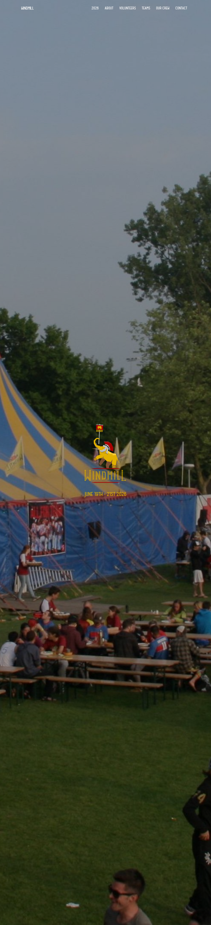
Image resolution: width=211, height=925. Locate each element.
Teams (146, 8)
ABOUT (109, 8)
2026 (95, 8)
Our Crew (162, 8)
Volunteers (127, 8)
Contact (181, 8)
